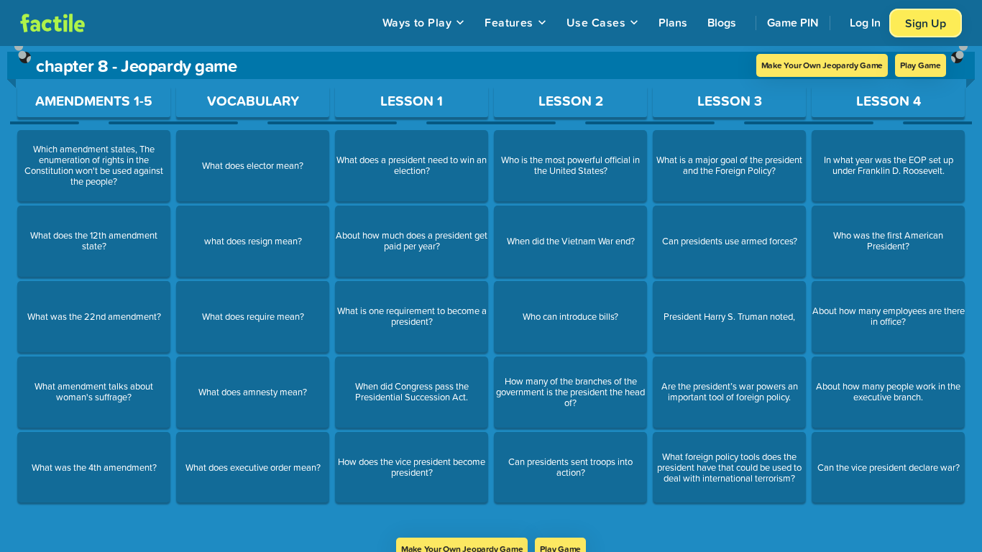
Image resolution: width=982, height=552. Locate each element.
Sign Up (925, 23)
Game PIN (793, 22)
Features (509, 22)
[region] (491, 292)
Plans (673, 22)
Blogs (721, 22)
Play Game (920, 65)
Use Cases (595, 22)
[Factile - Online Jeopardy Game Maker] (52, 23)
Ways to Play (417, 22)
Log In (865, 22)
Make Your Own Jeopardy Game (822, 65)
